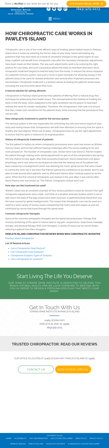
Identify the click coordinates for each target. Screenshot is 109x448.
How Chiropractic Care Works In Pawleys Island (48, 36)
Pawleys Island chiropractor (19, 238)
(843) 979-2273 (88, 9)
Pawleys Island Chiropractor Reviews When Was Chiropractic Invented (52, 234)
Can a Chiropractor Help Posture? (28, 248)
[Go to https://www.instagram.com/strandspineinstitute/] (60, 9)
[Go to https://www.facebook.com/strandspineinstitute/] (48, 9)
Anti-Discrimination (38, 438)
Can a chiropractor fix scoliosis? (27, 259)
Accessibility (20, 438)
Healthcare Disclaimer (61, 438)
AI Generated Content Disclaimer (83, 444)
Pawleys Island (36, 444)
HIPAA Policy (81, 438)
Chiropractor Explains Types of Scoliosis (31, 255)
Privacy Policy (96, 438)
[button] (36, 369)
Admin (8, 438)
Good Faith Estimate (55, 444)
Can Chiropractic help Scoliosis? (27, 252)
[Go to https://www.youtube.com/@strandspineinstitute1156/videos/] (54, 9)
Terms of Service (18, 444)
